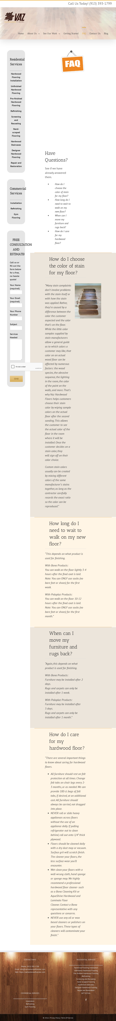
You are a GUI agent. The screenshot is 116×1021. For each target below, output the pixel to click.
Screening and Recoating (16, 120)
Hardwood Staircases (86, 984)
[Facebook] (86, 1000)
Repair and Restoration (85, 990)
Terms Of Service (67, 1018)
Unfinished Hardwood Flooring (16, 89)
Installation (16, 203)
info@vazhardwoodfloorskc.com (32, 969)
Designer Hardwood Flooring (16, 154)
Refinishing (16, 111)
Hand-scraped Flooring (16, 132)
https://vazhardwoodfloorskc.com (32, 972)
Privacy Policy (55, 1018)
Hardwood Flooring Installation (16, 77)
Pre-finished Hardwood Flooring (16, 102)
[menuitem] (21, 33)
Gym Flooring (30, 1007)
